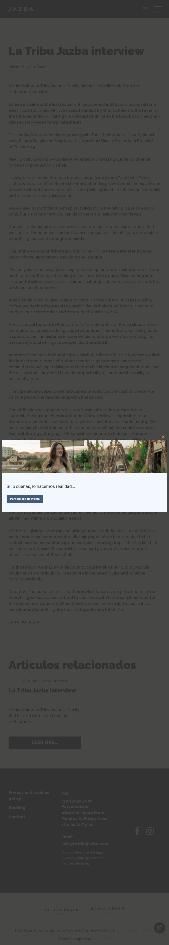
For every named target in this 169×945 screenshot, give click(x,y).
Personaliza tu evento (25, 498)
